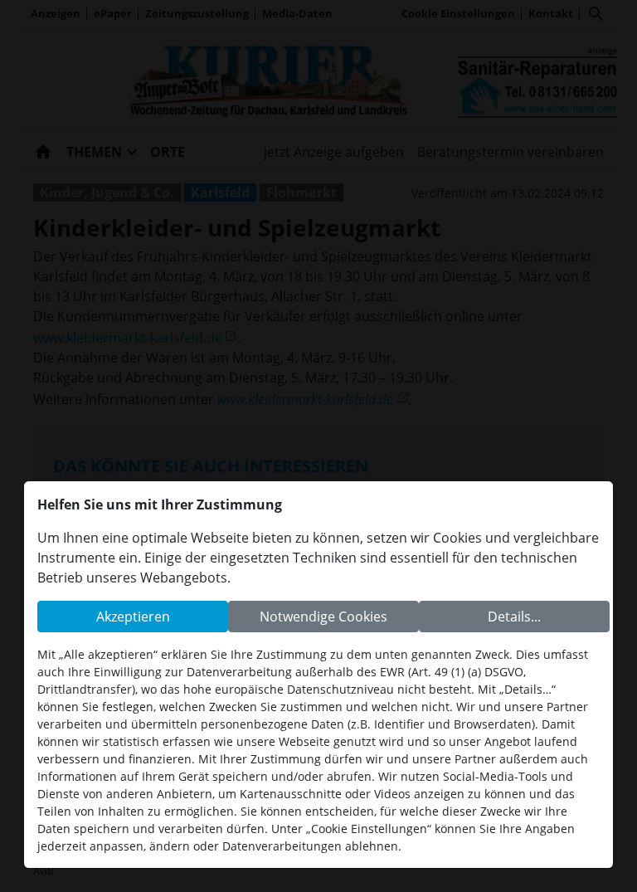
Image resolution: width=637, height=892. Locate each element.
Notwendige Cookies (323, 616)
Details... (514, 616)
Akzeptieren (133, 616)
